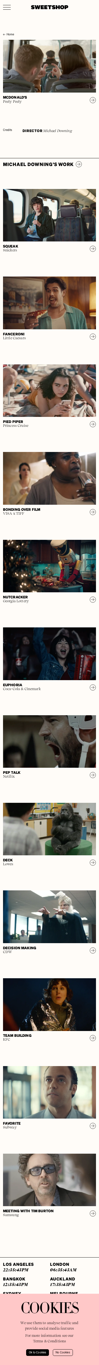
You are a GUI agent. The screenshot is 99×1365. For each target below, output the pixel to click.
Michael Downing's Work (38, 164)
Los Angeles (18, 1266)
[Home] (4, 29)
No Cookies (63, 1352)
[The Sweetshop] (49, 7)
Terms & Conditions (49, 1341)
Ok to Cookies (37, 1352)
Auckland (62, 1281)
